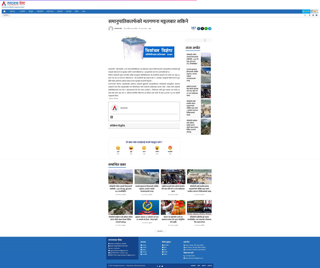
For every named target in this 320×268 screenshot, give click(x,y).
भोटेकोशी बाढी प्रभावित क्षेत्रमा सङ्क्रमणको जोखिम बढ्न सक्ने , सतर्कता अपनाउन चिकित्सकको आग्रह (192, 108)
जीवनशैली (166, 245)
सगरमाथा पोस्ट (118, 28)
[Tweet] (202, 28)
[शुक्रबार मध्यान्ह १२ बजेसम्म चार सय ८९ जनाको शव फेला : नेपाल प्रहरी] (147, 207)
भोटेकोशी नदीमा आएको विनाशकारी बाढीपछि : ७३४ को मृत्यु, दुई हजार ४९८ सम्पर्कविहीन (192, 59)
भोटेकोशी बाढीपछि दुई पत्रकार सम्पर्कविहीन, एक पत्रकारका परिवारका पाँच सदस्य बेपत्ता (199, 220)
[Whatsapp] (206, 28)
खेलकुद (144, 250)
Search (208, 40)
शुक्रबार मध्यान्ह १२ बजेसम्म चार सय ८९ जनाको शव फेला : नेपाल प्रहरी (146, 218)
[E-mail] (111, 118)
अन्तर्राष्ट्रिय (144, 254)
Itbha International (139, 265)
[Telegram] (209, 28)
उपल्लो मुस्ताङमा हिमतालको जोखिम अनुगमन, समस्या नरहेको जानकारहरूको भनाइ (192, 75)
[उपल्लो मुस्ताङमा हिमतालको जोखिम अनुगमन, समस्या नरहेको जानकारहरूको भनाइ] (206, 75)
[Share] (198, 28)
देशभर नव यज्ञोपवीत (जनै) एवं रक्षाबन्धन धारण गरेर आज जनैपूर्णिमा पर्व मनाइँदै (173, 220)
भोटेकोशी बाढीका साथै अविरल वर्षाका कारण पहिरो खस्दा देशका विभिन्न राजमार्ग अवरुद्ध (192, 126)
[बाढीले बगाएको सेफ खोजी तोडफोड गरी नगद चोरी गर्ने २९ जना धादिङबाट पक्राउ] (206, 91)
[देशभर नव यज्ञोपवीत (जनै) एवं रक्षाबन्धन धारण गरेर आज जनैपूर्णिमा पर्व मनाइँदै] (173, 207)
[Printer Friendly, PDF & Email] (113, 98)
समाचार (144, 245)
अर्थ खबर (144, 252)
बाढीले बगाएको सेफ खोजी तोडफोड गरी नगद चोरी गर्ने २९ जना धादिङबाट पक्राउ (192, 91)
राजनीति (144, 247)
